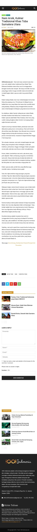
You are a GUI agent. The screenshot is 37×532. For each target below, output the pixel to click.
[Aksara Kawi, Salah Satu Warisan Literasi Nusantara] (6, 307)
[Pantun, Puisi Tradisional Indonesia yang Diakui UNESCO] (6, 299)
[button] (34, 8)
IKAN (16, 274)
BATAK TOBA (10, 274)
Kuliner (8, 15)
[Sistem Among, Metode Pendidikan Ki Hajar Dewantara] (6, 417)
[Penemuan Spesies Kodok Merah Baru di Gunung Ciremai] (6, 434)
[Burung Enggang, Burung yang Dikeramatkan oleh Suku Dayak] (6, 425)
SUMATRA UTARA (23, 274)
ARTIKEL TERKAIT (7, 292)
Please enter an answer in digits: (10, 366)
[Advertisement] (18, 3)
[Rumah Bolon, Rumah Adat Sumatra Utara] (6, 316)
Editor (4, 27)
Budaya (3, 15)
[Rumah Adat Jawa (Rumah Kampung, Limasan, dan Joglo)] (6, 442)
